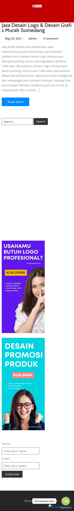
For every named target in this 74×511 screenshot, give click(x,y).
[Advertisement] (37, 182)
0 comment (51, 38)
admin (33, 38)
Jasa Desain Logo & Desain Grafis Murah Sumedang (37, 27)
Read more (15, 102)
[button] (37, 14)
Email (6, 458)
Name (6, 444)
